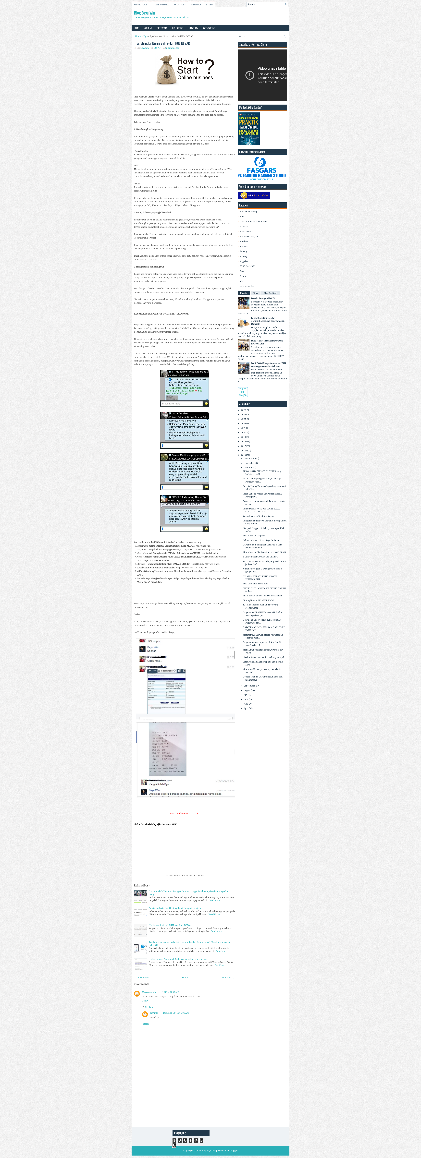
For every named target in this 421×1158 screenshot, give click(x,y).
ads (241, 281)
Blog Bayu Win (144, 13)
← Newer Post (142, 977)
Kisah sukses (246, 231)
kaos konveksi (247, 286)
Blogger (234, 1150)
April (246, 708)
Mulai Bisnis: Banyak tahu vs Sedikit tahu (262, 595)
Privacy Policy (180, 4)
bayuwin (154, 1013)
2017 (243, 446)
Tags (255, 293)
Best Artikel (178, 28)
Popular (244, 293)
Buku (242, 216)
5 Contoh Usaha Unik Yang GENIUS (260, 556)
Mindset (244, 241)
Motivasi (244, 246)
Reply (145, 1001)
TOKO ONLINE (247, 266)
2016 (243, 450)
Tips (145, 36)
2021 (243, 428)
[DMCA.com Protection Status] (243, 396)
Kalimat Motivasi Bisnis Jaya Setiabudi (261, 540)
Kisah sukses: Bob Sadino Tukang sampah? (264, 657)
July (245, 695)
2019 (243, 437)
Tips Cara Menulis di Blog (255, 583)
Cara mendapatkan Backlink (254, 221)
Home (136, 28)
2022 (243, 423)
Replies (149, 1007)
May (246, 704)
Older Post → (227, 977)
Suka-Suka (193, 28)
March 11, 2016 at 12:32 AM (166, 992)
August (247, 690)
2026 (243, 410)
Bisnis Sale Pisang (248, 211)
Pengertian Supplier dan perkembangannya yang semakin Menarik (268, 321)
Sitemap (209, 4)
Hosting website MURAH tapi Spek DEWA (170, 925)
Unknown (147, 992)
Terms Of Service (161, 4)
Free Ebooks (162, 28)
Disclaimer (196, 4)
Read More (214, 900)
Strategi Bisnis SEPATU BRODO (258, 600)
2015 (243, 455)
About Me (148, 28)
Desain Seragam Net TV (263, 298)
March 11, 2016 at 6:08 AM (176, 1013)
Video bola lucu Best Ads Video (258, 516)
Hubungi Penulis (141, 4)
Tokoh (243, 276)
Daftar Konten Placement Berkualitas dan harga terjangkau (178, 959)
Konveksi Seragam (249, 236)
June (246, 699)
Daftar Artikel (209, 28)
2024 (243, 419)
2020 (243, 432)
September (249, 686)
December (249, 458)
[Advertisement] (184, 849)
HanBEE (244, 226)
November (249, 463)
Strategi (243, 256)
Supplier (244, 261)
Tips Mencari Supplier (254, 535)
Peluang (243, 251)
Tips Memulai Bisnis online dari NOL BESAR (162, 43)
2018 (243, 441)
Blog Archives (270, 293)
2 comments (172, 48)
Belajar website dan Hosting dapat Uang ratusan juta (175, 908)
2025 (243, 414)
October (248, 467)
